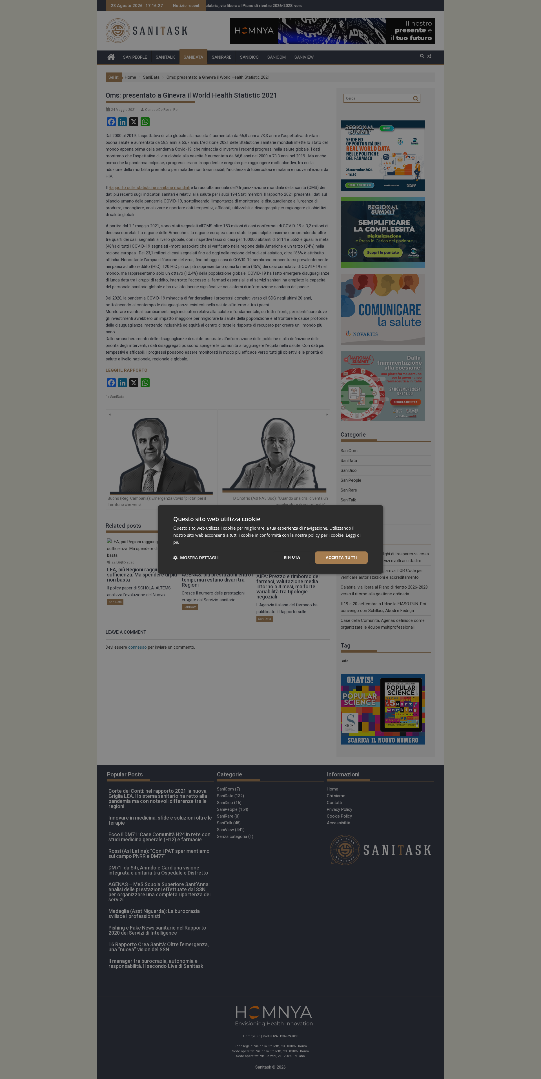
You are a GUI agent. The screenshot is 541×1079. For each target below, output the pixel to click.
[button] (196, 557)
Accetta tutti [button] (341, 557)
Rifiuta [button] (292, 557)
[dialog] (270, 539)
